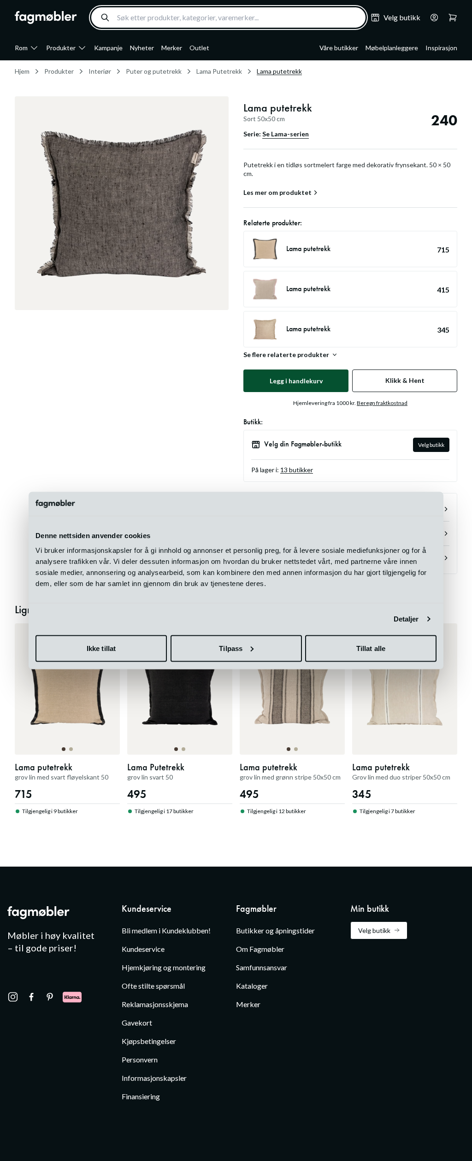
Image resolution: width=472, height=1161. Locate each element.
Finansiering (141, 1096)
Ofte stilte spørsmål (153, 985)
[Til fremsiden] (46, 17)
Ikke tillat (101, 648)
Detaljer (406, 619)
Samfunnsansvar (261, 967)
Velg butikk (431, 444)
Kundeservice (143, 948)
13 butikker (296, 470)
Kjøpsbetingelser (149, 1041)
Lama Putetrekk (219, 71)
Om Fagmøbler (260, 948)
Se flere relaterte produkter (286, 354)
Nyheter (142, 48)
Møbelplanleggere (392, 48)
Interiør (99, 71)
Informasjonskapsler (154, 1077)
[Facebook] (31, 997)
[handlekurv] (431, 17)
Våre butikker (338, 48)
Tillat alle (370, 648)
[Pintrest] (49, 997)
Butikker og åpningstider (275, 930)
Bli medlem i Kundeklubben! (166, 930)
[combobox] (228, 17)
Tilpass (230, 648)
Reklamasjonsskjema (155, 1004)
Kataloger (252, 985)
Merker (171, 48)
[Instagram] (12, 997)
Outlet (199, 48)
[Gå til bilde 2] (71, 749)
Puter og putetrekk (154, 71)
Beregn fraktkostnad (382, 402)
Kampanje (108, 48)
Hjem (22, 71)
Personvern (140, 1059)
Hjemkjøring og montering (164, 967)
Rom (21, 48)
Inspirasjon (441, 48)
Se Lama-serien (285, 134)
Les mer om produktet (277, 192)
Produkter (61, 48)
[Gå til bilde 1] (63, 749)
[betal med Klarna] (72, 997)
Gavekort (137, 1022)
